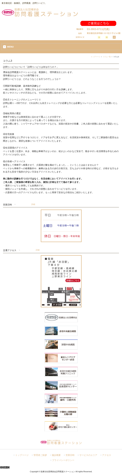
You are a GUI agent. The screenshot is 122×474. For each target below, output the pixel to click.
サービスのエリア (88, 455)
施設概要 (56, 455)
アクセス (106, 455)
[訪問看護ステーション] (40, 16)
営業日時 (70, 455)
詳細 (33, 204)
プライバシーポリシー (63, 460)
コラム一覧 (107, 57)
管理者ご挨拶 (40, 455)
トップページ (95, 57)
